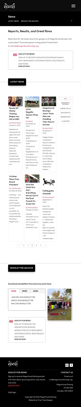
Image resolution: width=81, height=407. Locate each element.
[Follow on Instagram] (67, 365)
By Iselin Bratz (47, 128)
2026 (13, 291)
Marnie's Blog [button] (65, 108)
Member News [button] (66, 117)
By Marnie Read (14, 123)
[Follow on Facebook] (71, 365)
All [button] (65, 98)
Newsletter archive (30, 21)
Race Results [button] (65, 113)
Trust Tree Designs (45, 400)
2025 (24, 291)
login (14, 392)
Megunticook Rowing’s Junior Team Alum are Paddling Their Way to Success (48, 116)
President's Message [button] (65, 103)
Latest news (13, 21)
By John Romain (14, 188)
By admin (29, 121)
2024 (35, 291)
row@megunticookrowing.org (60, 379)
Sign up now (24, 66)
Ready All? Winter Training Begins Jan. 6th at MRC (14, 113)
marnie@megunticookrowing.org (24, 46)
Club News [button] (66, 121)
